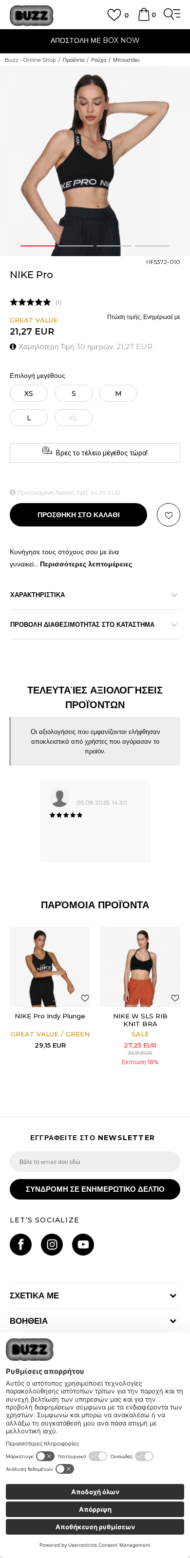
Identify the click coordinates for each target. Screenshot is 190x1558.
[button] (168, 514)
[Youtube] (83, 1245)
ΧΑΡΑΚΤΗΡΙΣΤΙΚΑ (37, 595)
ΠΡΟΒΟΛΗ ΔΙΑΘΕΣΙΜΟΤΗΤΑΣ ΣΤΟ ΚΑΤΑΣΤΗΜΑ (82, 624)
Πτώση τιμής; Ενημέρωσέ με (143, 316)
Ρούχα (98, 59)
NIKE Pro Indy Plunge (50, 1016)
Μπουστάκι (126, 59)
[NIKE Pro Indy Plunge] (50, 967)
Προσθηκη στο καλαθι (79, 514)
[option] (95, 42)
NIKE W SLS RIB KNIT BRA (140, 1020)
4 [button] (152, 245)
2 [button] (76, 245)
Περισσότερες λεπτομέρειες (86, 564)
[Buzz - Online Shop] (32, 16)
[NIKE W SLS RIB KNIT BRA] (140, 967)
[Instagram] (52, 1245)
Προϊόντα (73, 59)
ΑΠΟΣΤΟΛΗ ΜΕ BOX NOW (95, 40)
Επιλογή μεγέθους (37, 376)
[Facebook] (21, 1245)
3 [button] (114, 245)
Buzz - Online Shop (30, 59)
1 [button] (38, 245)
